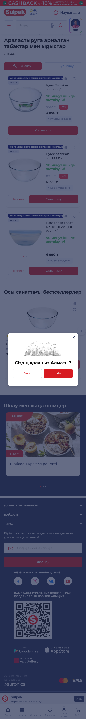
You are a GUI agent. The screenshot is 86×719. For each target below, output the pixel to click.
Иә (58, 373)
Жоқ (27, 373)
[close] (74, 337)
